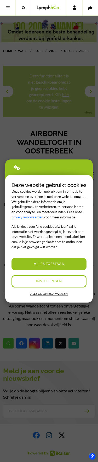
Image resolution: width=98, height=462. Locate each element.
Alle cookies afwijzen (49, 293)
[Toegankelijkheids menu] (92, 456)
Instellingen (49, 281)
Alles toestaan (49, 264)
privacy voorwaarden (27, 217)
